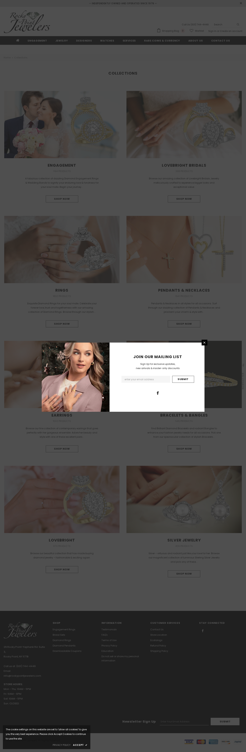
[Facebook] (157, 393)
